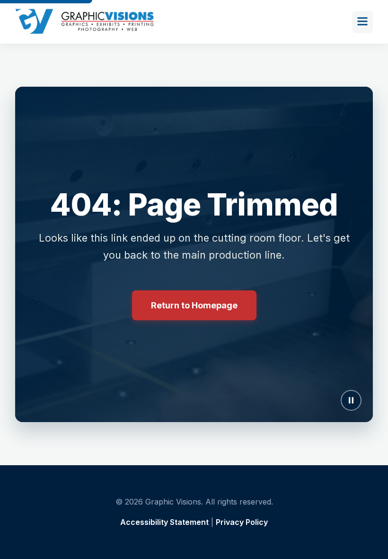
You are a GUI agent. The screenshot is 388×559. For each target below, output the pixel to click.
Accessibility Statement (164, 522)
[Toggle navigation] (362, 22)
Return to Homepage (194, 305)
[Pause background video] (351, 400)
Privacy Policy (242, 522)
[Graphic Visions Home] (85, 22)
